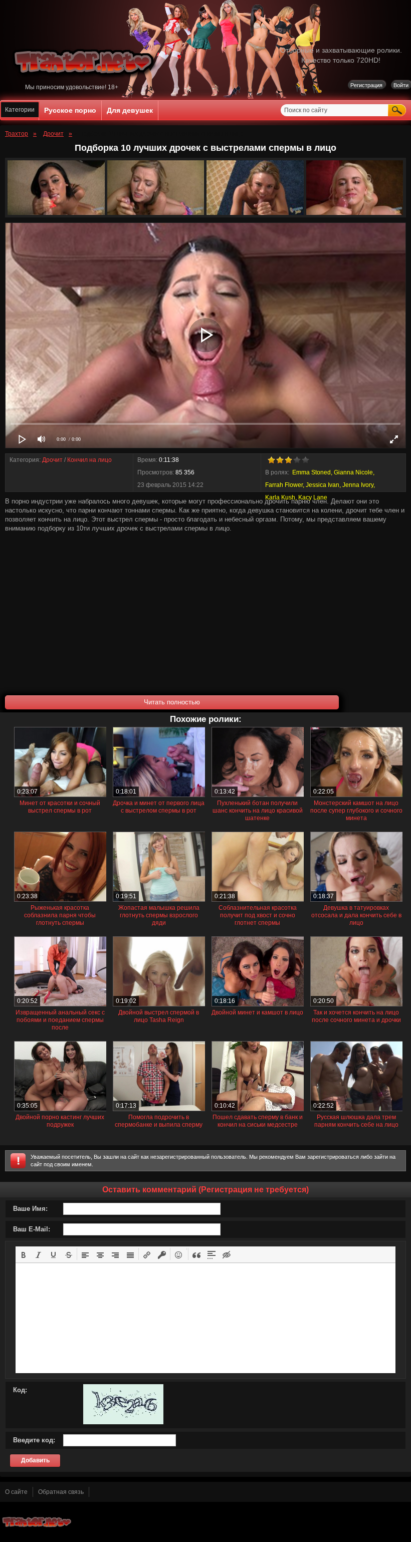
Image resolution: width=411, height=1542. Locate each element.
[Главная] (84, 81)
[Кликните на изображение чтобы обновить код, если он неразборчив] (123, 1422)
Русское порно (70, 110)
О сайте (16, 1491)
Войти (400, 85)
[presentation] (23, 1253)
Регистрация (366, 85)
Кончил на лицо (89, 459)
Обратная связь (61, 1491)
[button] (24, 1254)
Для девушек (130, 110)
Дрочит (52, 459)
